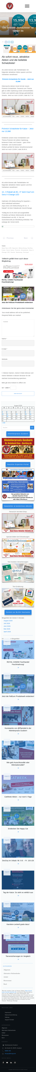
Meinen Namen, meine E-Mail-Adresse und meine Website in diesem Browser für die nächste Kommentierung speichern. (17, 375)
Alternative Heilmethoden (12, 973)
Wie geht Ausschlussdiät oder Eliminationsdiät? (18, 755)
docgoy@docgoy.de (10, 1053)
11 (7, 414)
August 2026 (8, 621)
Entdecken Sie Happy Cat (18, 820)
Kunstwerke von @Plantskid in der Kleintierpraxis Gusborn (18, 721)
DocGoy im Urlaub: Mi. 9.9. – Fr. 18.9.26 (18, 852)
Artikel (6, 977)
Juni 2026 (7, 626)
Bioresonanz (7, 980)
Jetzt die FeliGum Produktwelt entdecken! (18, 296)
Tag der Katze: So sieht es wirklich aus (18, 884)
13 (16, 414)
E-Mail (4, 349)
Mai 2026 (7, 629)
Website (4, 359)
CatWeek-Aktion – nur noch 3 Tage (18, 788)
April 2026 (7, 632)
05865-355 (8, 1050)
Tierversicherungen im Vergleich (18, 947)
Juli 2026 (7, 623)
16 (30, 414)
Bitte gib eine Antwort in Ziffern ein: (14, 383)
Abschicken (18, 393)
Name (4, 339)
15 (26, 414)
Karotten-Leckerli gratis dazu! (18, 916)
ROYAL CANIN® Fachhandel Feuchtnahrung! (18, 274)
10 (2, 414)
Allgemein (7, 970)
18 (7, 416)
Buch (5, 984)
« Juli (3, 422)
